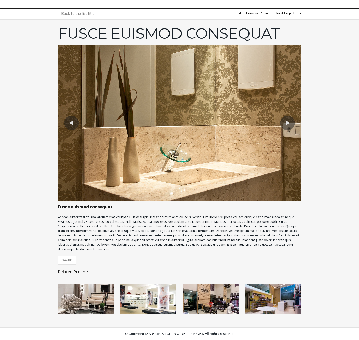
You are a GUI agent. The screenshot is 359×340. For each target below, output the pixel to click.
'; (58, 46)
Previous (71, 123)
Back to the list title (78, 13)
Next (287, 123)
